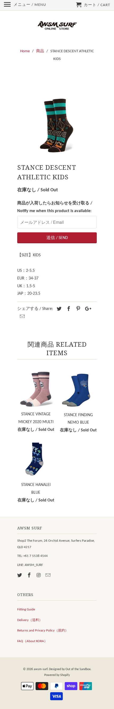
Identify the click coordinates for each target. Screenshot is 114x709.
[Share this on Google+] (86, 309)
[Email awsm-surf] (48, 575)
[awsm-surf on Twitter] (20, 575)
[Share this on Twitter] (58, 309)
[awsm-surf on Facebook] (30, 575)
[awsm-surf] (57, 26)
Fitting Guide (26, 609)
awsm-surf (40, 669)
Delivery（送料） (29, 620)
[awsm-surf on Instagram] (39, 575)
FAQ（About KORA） (32, 641)
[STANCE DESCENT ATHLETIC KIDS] (57, 114)
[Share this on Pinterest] (77, 309)
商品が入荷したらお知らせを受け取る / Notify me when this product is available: (54, 207)
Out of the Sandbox (77, 669)
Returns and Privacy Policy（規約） (42, 630)
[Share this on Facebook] (68, 309)
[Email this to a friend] (21, 316)
